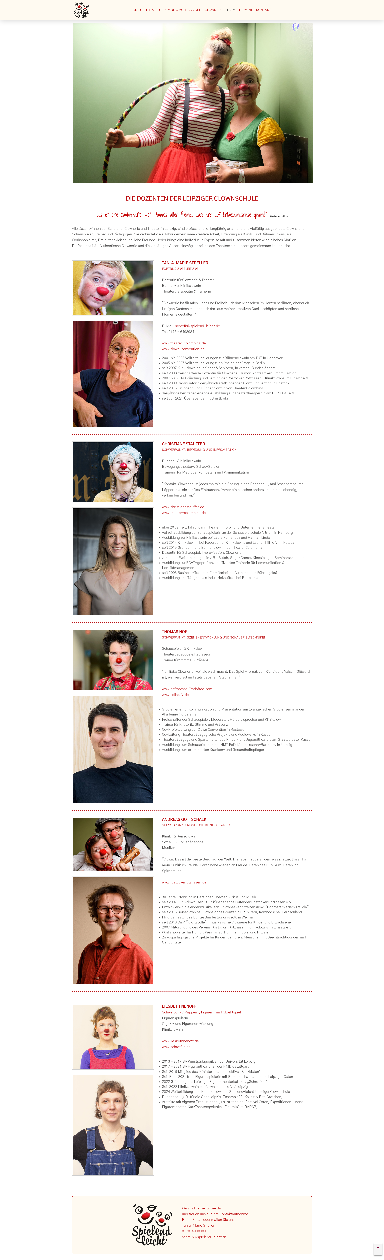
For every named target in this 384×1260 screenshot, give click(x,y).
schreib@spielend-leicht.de (197, 326)
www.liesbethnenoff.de (180, 1041)
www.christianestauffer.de (183, 507)
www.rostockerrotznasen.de (184, 882)
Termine (246, 10)
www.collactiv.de (175, 695)
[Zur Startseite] (81, 10)
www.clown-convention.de (183, 349)
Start (138, 10)
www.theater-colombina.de (184, 343)
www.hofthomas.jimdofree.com (187, 689)
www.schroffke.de (176, 1047)
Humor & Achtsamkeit (182, 10)
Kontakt (263, 10)
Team (231, 10)
